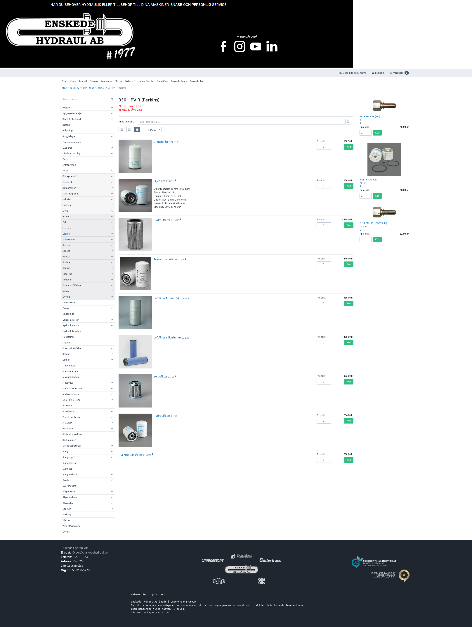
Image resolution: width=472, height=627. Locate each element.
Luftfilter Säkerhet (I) (167, 337)
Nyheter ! (130, 81)
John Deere (69, 239)
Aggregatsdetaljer (72, 113)
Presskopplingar (71, 417)
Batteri (66, 124)
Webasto (67, 520)
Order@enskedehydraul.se (90, 552)
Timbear (67, 279)
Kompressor (69, 188)
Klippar (66, 342)
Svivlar (66, 480)
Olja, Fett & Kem (71, 399)
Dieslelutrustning (72, 153)
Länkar (66, 359)
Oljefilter (159, 180)
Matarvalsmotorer (72, 388)
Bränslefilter (162, 141)
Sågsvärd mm (70, 497)
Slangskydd (69, 457)
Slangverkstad (70, 474)
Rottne (66, 262)
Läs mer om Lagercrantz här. (151, 612)
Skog (91, 88)
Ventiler (67, 508)
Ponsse (66, 256)
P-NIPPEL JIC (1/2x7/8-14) (373, 223)
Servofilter (160, 376)
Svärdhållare (69, 485)
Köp (349, 146)
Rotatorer (68, 428)
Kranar (66, 354)
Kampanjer (106, 81)
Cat (64, 222)
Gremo (100, 88)
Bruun (66, 216)
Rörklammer (69, 440)
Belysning (68, 130)
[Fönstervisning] (129, 129)
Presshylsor (69, 411)
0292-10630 (81, 556)
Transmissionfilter (165, 259)
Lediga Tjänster (146, 81)
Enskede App (197, 81)
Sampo (66, 268)
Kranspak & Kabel (72, 348)
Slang (66, 451)
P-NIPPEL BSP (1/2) (370, 116)
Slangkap (68, 468)
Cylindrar (67, 147)
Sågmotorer (69, 491)
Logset (66, 251)
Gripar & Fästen (71, 319)
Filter (84, 88)
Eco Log (67, 228)
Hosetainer (68, 337)
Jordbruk (67, 182)
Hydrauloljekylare (72, 331)
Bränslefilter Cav (368, 179)
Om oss (94, 81)
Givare (66, 308)
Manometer (69, 365)
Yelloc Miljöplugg (72, 526)
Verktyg (67, 514)
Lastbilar (67, 205)
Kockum (67, 245)
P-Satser (67, 422)
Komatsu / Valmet (72, 285)
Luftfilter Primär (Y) (166, 298)
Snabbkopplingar (72, 445)
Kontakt (83, 81)
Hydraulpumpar (71, 325)
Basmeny (74, 88)
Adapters (68, 107)
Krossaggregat (71, 193)
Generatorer (69, 302)
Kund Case (162, 81)
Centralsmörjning (72, 142)
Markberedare (70, 371)
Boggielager (69, 136)
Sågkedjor (68, 503)
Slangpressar (70, 463)
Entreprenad (69, 165)
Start (65, 81)
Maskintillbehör (71, 377)
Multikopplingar (71, 394)
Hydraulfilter (162, 220)
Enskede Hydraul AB (74, 548)
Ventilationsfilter (131, 454)
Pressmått (68, 405)
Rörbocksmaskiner (73, 434)
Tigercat (67, 274)
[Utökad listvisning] (137, 129)
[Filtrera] (348, 121)
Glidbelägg (68, 313)
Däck (65, 159)
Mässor (119, 81)
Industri (67, 199)
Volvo (66, 291)
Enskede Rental (179, 81)
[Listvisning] (121, 129)
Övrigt (66, 531)
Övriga (66, 296)
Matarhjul (68, 382)
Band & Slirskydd (72, 119)
